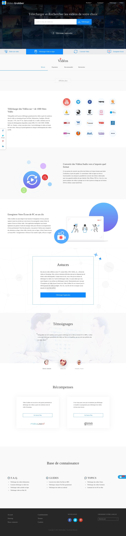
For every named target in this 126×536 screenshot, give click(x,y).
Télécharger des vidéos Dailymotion (19, 482)
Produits (88, 3)
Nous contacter (13, 522)
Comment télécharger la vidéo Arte (19, 484)
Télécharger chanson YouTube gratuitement (60, 484)
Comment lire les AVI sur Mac (95, 487)
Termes (40, 518)
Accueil (10, 515)
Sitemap (10, 518)
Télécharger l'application (63, 295)
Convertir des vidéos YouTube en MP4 (59, 482)
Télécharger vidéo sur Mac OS (18, 490)
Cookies (40, 522)
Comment (100, 3)
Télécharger (112, 3)
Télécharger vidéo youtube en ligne (19, 487)
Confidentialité (43, 515)
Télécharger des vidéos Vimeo (95, 482)
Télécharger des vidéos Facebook (96, 484)
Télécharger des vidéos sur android (58, 487)
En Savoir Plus (38, 415)
